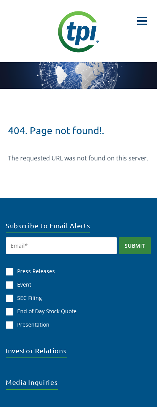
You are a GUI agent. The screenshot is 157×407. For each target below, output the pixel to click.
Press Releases (36, 271)
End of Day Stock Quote (47, 311)
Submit (135, 245)
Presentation (33, 324)
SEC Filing (29, 297)
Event (24, 284)
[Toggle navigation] (142, 21)
